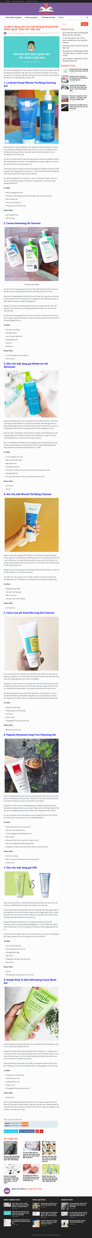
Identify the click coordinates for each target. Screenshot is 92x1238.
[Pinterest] (41, 1131)
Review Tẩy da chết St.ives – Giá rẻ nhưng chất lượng (49, 1204)
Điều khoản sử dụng (18, 1)
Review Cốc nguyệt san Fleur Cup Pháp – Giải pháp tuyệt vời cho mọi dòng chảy (78, 97)
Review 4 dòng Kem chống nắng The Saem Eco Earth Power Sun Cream (49, 1222)
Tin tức (60, 17)
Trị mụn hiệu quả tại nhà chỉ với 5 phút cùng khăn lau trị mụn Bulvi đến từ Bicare (31, 1155)
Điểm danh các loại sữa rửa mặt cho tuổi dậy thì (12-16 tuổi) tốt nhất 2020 (20, 1213)
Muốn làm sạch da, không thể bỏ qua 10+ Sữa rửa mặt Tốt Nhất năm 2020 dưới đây (50, 1178)
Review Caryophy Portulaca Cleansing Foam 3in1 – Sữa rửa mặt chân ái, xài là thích (11, 1179)
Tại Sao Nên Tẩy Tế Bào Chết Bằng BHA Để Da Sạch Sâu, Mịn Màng (12, 1158)
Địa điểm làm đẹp (48, 17)
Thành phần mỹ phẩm (14, 17)
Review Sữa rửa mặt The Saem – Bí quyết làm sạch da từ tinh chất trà (49, 1158)
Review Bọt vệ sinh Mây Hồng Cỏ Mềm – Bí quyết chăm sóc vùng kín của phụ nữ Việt (75, 53)
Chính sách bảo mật (31, 1)
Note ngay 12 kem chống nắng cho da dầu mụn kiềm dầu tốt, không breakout (20, 1205)
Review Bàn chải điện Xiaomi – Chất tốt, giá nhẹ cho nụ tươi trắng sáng (79, 106)
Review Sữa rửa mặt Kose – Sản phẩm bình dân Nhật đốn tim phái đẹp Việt (79, 78)
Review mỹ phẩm (31, 17)
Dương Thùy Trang (19, 33)
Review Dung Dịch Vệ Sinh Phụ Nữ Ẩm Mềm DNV (78, 1221)
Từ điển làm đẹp (40, 1235)
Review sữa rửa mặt (41, 33)
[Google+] (37, 1131)
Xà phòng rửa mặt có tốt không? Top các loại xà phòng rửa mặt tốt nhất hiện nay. (31, 1177)
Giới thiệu (7, 1)
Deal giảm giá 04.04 (16, 1123)
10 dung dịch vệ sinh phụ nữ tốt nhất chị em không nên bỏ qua (21, 1221)
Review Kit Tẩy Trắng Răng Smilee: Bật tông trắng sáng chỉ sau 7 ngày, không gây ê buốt (78, 87)
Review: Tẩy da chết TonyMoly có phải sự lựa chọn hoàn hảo (79, 70)
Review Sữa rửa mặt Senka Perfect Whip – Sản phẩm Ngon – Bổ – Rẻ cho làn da (49, 1214)
